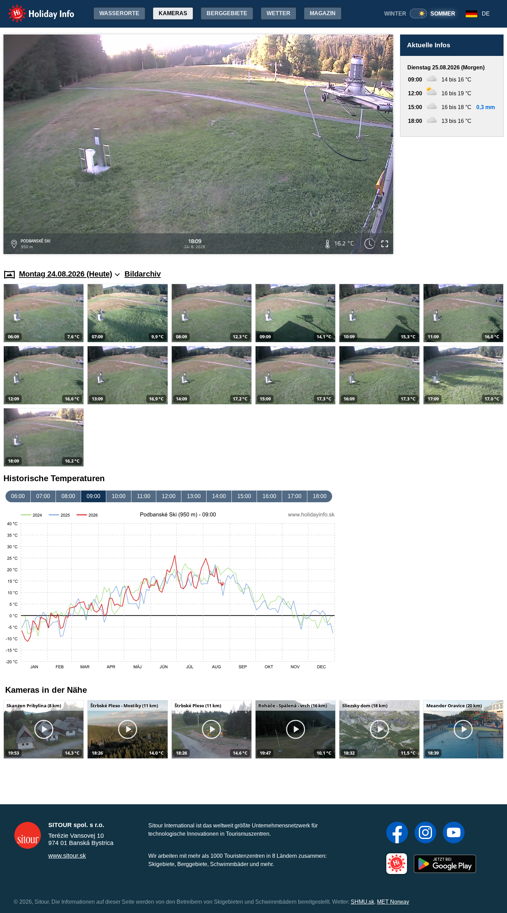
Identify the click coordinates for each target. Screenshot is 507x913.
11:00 (143, 496)
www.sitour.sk (67, 855)
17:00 (294, 496)
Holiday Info (34, 8)
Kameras (173, 13)
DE (486, 14)
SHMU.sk (362, 902)
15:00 (244, 496)
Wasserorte (119, 13)
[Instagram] (425, 833)
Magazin (323, 13)
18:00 (320, 496)
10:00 (119, 496)
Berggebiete (227, 13)
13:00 (194, 496)
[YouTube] (454, 833)
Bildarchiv (143, 274)
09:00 (93, 496)
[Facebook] (397, 833)
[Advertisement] (452, 196)
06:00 (18, 496)
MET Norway (393, 902)
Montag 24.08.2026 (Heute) (65, 274)
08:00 (68, 496)
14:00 (219, 496)
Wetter (278, 13)
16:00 (269, 496)
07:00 (43, 496)
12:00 (169, 496)
